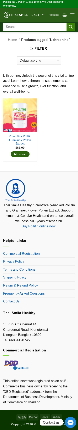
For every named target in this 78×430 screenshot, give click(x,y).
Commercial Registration (21, 253)
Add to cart (20, 154)
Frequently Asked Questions (24, 293)
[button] (64, 14)
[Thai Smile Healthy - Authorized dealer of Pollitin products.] (24, 15)
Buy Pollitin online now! (39, 226)
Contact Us (11, 301)
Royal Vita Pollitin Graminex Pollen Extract (20, 140)
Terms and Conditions (19, 269)
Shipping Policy (14, 277)
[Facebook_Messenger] (70, 422)
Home (12, 40)
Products (53, 14)
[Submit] (71, 27)
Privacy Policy (13, 261)
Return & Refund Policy (20, 285)
